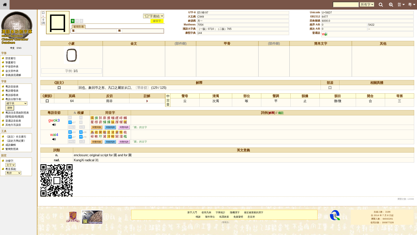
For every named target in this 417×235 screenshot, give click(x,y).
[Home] (5, 5)
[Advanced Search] (391, 4)
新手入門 (192, 212)
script (104, 155)
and (120, 155)
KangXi (79, 160)
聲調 (20, 116)
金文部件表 (11, 70)
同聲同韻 (96, 127)
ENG (19, 48)
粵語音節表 (11, 86)
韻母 (14, 116)
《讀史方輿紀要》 (15, 140)
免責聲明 (238, 216)
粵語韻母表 (11, 95)
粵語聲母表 (11, 90)
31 (97, 160)
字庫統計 (220, 212)
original (94, 155)
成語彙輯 (10, 144)
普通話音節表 (13, 120)
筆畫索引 (10, 62)
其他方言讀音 (13, 124)
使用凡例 (206, 212)
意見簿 (251, 216)
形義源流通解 (13, 75)
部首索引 (10, 58)
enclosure (81, 155)
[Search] (381, 5)
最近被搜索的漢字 (253, 212)
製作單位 (210, 216)
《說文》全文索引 (15, 136)
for (111, 155)
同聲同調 (124, 127)
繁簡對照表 (11, 149)
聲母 (8, 116)
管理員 (225, 222)
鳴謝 (198, 216)
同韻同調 (110, 127)
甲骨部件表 (11, 66)
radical (89, 160)
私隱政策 (224, 216)
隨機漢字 (235, 212)
